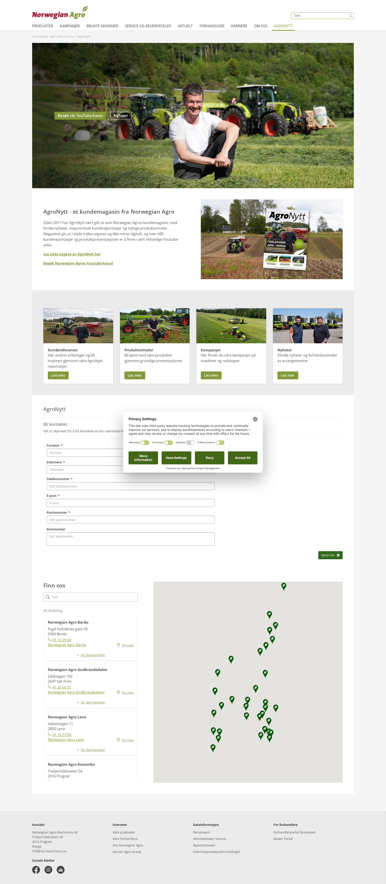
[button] (78, 375)
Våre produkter (124, 832)
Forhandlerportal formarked (294, 832)
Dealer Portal (283, 839)
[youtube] (61, 870)
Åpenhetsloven (204, 845)
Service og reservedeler (148, 25)
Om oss (260, 25)
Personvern (201, 832)
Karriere (239, 25)
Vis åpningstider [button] (93, 655)
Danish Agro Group (127, 852)
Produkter (42, 25)
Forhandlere (211, 25)
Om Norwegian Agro (128, 845)
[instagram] (48, 870)
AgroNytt (283, 25)
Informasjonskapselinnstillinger (216, 852)
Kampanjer (70, 25)
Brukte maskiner (102, 25)
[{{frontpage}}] (60, 12)
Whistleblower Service (209, 839)
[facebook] (36, 870)
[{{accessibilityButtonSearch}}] (350, 15)
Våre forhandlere (125, 839)
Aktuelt (185, 25)
